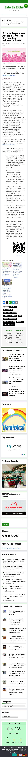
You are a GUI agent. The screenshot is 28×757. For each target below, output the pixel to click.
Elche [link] (20, 315)
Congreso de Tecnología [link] (10, 312)
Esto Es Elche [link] (14, 7)
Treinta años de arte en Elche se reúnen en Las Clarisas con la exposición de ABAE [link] (17, 630)
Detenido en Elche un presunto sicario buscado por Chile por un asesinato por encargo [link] (13, 588)
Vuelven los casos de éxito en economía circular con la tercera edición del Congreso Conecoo (17, 272)
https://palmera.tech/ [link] (8, 144)
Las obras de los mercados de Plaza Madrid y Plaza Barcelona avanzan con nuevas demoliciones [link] (14, 596)
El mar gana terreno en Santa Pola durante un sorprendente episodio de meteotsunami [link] (16, 683)
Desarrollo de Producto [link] (10, 315)
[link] (26, 6)
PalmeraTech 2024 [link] (9, 324)
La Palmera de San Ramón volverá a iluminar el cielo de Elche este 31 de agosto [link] (16, 648)
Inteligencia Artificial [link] (9, 321)
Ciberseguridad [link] (8, 309)
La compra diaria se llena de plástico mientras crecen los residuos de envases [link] (8, 1)
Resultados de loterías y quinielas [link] (11, 548)
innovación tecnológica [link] (10, 318)
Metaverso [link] (20, 321)
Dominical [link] (19, 256)
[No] (26, 751)
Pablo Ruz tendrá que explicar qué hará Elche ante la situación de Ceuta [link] (17, 612)
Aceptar (14, 754)
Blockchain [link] (13, 307)
